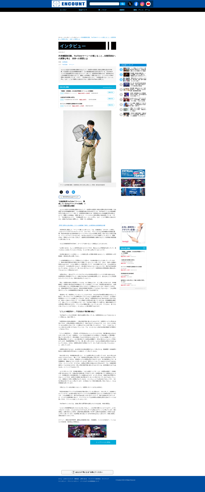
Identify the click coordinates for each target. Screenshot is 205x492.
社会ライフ (83, 10)
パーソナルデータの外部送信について (89, 481)
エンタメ (63, 10)
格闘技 (122, 10)
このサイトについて (68, 478)
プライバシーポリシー (73, 481)
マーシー (71, 64)
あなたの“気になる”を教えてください (89, 472)
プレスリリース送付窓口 (94, 478)
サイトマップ (105, 478)
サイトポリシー (62, 481)
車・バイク (102, 10)
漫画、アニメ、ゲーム (141, 10)
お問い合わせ (83, 478)
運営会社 (76, 478)
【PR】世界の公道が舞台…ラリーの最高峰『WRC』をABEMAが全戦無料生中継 (81, 225)
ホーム (60, 478)
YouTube (64, 64)
